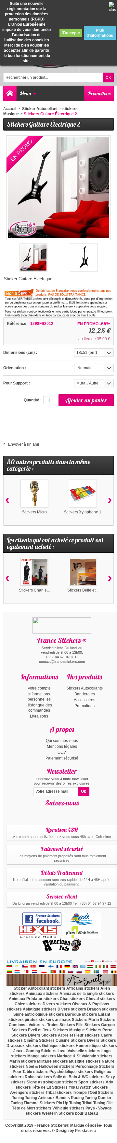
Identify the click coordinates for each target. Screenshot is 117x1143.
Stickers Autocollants (84, 688)
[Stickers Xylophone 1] (83, 494)
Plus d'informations (99, 33)
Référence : (18, 323)
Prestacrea (85, 1130)
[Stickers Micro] (34, 494)
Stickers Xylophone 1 (82, 512)
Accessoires (84, 700)
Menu (25, 93)
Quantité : (33, 400)
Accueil (9, 108)
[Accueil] (9, 93)
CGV (62, 752)
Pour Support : (16, 383)
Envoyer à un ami (23, 444)
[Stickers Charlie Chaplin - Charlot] (34, 572)
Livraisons (39, 716)
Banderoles (84, 694)
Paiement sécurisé (62, 758)
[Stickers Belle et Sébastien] (83, 572)
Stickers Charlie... (34, 590)
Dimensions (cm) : (20, 352)
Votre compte (39, 688)
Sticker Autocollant (39, 108)
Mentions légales (62, 746)
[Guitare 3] (84, 258)
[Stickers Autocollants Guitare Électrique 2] (33, 258)
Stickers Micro (34, 512)
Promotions (99, 93)
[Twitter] (67, 812)
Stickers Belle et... (82, 590)
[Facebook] (56, 812)
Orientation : (14, 368)
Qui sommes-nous (62, 740)
